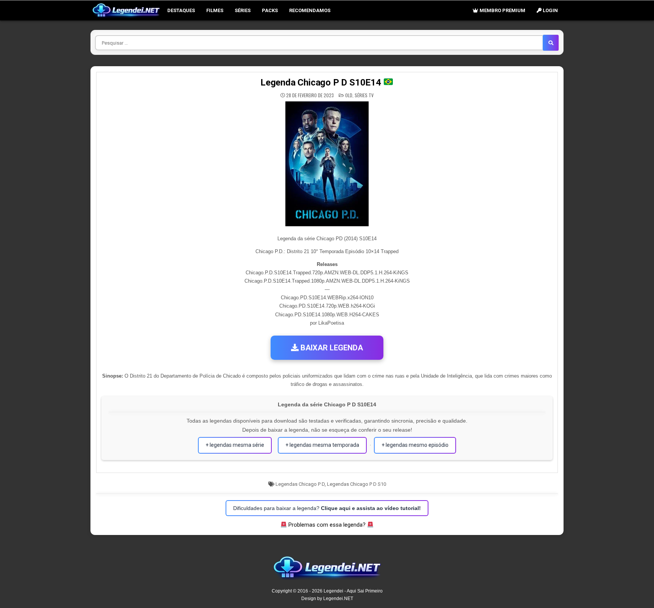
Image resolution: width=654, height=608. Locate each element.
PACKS (270, 10)
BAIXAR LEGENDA (331, 347)
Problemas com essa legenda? (327, 524)
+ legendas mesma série (235, 445)
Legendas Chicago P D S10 (356, 484)
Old (348, 95)
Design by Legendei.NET (327, 598)
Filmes (214, 10)
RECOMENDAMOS (309, 10)
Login (550, 10)
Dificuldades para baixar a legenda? (327, 508)
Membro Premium (501, 10)
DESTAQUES (181, 10)
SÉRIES (243, 10)
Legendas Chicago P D (300, 484)
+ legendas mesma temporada (322, 445)
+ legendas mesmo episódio (415, 445)
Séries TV (364, 95)
